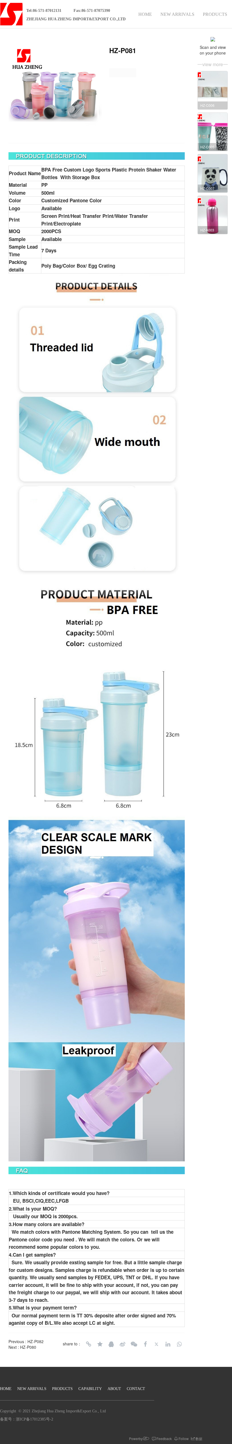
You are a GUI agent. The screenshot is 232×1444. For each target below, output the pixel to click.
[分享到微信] (133, 1344)
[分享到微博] (122, 1344)
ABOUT (114, 1389)
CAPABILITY (90, 1389)
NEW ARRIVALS (177, 14)
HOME (145, 14)
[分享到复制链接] (88, 1344)
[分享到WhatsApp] (179, 1344)
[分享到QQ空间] (99, 1344)
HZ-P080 (28, 1347)
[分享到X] (156, 1344)
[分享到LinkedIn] (167, 1344)
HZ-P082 (35, 1341)
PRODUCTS (215, 14)
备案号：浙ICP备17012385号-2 (26, 1419)
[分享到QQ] (111, 1344)
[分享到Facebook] (145, 1344)
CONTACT (136, 1389)
